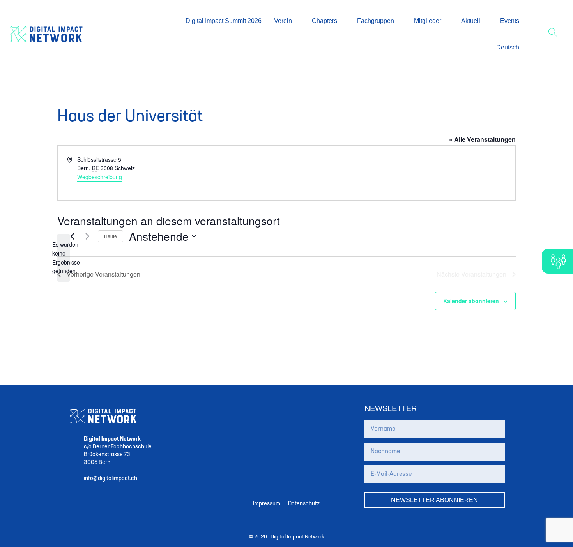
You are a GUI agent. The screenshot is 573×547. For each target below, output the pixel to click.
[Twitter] (243, 409)
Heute (110, 236)
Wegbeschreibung (99, 177)
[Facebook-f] (278, 409)
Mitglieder (427, 21)
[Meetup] (295, 409)
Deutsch (507, 47)
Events (509, 21)
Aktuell (470, 21)
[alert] (63, 258)
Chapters (324, 21)
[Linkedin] (312, 409)
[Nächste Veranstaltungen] (87, 236)
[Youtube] (329, 409)
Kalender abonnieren (471, 301)
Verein (283, 21)
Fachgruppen (375, 21)
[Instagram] (260, 409)
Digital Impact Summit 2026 (224, 21)
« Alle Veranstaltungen (482, 139)
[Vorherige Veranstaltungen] (72, 236)
